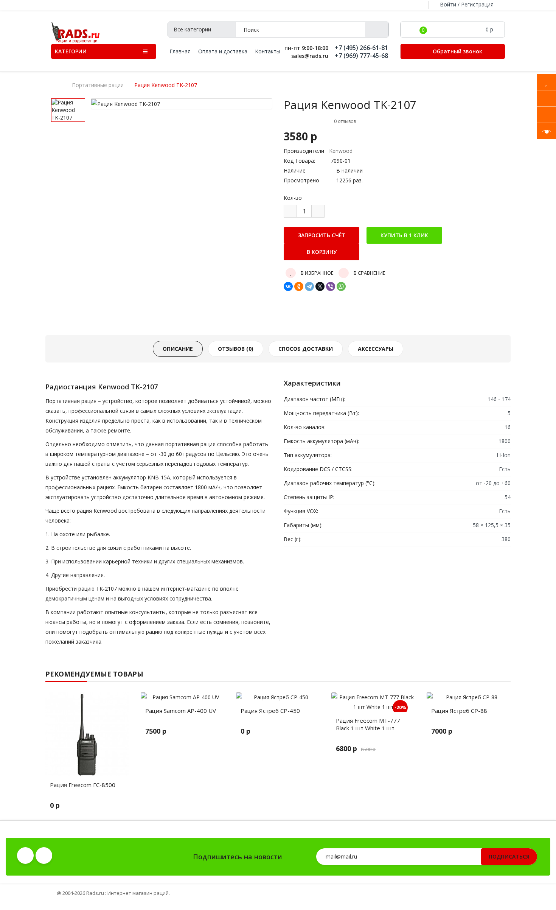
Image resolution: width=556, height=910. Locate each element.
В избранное (317, 272)
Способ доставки (305, 348)
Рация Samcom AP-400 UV (180, 710)
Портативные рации (98, 85)
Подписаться (509, 856)
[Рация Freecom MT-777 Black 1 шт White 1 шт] (373, 702)
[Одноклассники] (298, 286)
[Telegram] (309, 286)
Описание (178, 348)
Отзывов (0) (235, 348)
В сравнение (369, 272)
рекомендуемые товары (94, 673)
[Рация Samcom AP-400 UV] (183, 697)
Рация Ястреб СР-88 (459, 710)
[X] (320, 286)
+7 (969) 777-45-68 (361, 56)
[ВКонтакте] (288, 286)
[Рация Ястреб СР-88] (469, 697)
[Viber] (330, 286)
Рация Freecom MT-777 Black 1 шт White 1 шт (368, 724)
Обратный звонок (456, 51)
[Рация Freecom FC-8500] (87, 734)
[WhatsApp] (341, 286)
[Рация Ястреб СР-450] (278, 697)
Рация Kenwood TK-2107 (165, 85)
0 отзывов (345, 121)
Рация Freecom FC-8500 (82, 785)
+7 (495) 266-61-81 (361, 48)
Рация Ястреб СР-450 (270, 710)
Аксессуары (375, 348)
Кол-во (293, 197)
